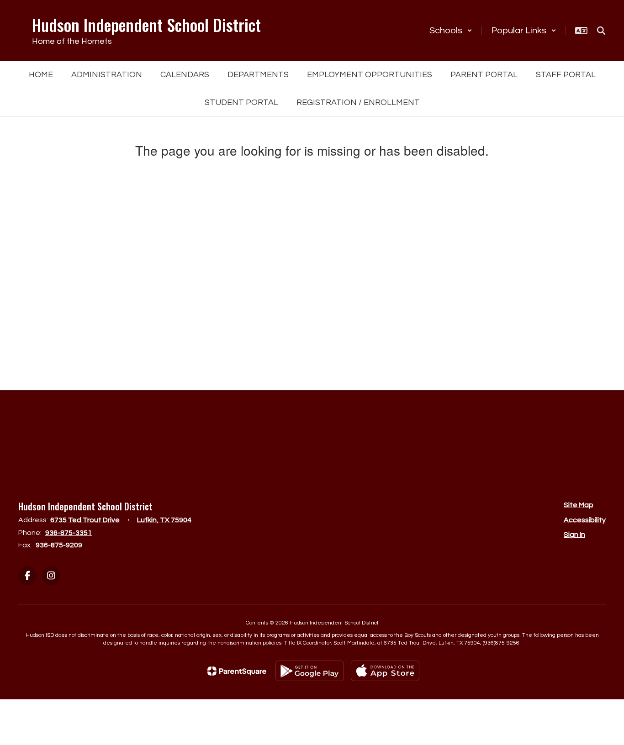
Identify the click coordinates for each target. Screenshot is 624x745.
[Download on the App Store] (385, 671)
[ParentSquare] (237, 671)
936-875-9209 (59, 545)
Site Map (578, 505)
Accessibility (585, 520)
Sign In (574, 534)
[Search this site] (601, 30)
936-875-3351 (68, 532)
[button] (450, 30)
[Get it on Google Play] (309, 671)
